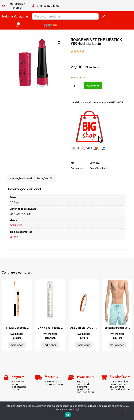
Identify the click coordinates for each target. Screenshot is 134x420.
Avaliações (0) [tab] (44, 178)
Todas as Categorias (15, 16)
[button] (59, 43)
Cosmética (95, 168)
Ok (67, 414)
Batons (14, 236)
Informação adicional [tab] (21, 178)
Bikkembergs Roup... (117, 327)
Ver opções (117, 345)
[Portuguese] (50, 25)
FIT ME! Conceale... (17, 327)
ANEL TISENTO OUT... (83, 327)
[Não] (128, 410)
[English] (45, 25)
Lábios (105, 168)
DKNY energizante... (50, 327)
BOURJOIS (16, 225)
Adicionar (93, 85)
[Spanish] (55, 25)
